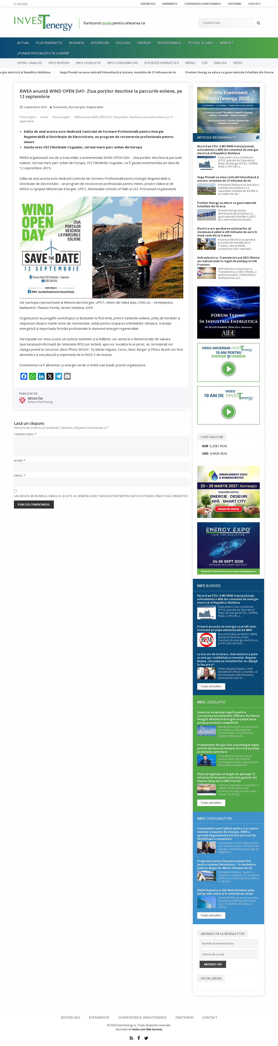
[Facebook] (138, 1038)
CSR (204, 63)
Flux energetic (49, 42)
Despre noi (148, 4)
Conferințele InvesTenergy (202, 4)
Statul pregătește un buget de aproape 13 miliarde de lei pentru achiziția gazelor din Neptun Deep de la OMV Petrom (227, 777)
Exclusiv (123, 42)
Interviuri (100, 42)
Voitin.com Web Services (147, 1029)
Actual (23, 42)
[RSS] (131, 1038)
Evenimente (169, 4)
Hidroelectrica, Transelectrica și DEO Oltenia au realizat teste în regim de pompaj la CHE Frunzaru (228, 261)
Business (76, 42)
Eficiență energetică (161, 63)
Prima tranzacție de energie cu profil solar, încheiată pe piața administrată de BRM (227, 628)
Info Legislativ (88, 63)
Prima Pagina (28, 117)
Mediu (190, 63)
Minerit (227, 42)
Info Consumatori (122, 63)
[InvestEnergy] (43, 22)
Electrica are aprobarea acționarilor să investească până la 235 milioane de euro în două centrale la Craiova (227, 231)
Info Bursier (58, 63)
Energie (144, 42)
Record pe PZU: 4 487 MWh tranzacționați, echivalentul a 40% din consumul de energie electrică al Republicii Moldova (227, 149)
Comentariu (25, 434)
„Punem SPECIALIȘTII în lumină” (43, 53)
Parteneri (234, 4)
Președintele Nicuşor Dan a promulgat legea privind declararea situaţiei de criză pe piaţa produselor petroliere (228, 748)
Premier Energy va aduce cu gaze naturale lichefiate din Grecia (203, 72)
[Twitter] (146, 1038)
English (220, 63)
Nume (19, 460)
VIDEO (237, 63)
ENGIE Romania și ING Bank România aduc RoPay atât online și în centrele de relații (226, 891)
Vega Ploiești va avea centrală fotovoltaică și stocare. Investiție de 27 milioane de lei (91, 72)
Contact (254, 4)
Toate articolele (210, 686)
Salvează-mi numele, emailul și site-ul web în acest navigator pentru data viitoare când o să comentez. (101, 496)
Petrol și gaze (200, 42)
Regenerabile (169, 42)
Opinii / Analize (29, 63)
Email (19, 475)
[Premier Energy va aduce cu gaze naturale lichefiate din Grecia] (206, 215)
